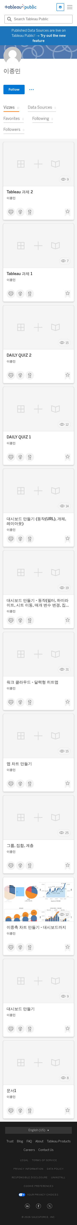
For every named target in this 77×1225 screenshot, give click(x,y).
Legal (24, 1160)
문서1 (11, 1090)
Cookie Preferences (38, 1186)
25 (67, 833)
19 (67, 588)
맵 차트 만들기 (19, 763)
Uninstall (58, 1177)
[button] (27, 1206)
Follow (14, 89)
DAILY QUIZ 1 (19, 437)
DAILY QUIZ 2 (19, 355)
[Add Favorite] (67, 212)
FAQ (29, 1141)
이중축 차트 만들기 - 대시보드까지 (36, 927)
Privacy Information (28, 1169)
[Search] (8, 19)
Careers (29, 1150)
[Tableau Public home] (20, 7)
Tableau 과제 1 (19, 273)
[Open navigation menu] (70, 7)
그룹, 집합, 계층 (20, 845)
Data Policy (55, 1169)
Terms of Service (44, 1160)
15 (67, 343)
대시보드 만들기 (21, 1009)
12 (67, 424)
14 (67, 506)
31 (67, 669)
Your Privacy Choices (42, 1194)
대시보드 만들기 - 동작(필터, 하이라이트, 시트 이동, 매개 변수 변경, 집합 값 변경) (38, 603)
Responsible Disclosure (30, 1177)
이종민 (11, 198)
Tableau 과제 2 (20, 192)
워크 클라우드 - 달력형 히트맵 (32, 682)
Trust (9, 1141)
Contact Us (45, 1150)
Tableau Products (59, 1141)
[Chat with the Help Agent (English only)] (60, 7)
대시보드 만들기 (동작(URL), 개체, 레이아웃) (36, 521)
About (39, 1141)
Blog (20, 1141)
